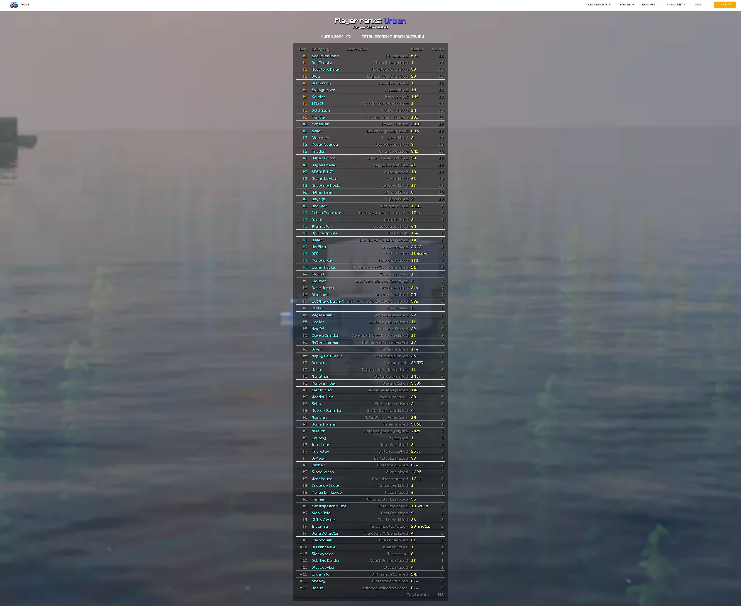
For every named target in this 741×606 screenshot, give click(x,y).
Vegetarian (322, 315)
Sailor (317, 131)
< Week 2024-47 (336, 36)
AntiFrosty (322, 62)
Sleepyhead (323, 553)
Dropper (320, 206)
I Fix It (317, 103)
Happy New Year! (327, 356)
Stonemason (323, 472)
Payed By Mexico (327, 492)
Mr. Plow (319, 247)
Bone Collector (326, 533)
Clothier (319, 281)
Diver (317, 349)
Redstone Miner (326, 69)
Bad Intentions (325, 56)
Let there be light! (328, 301)
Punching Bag (324, 383)
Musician (319, 417)
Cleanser (320, 137)
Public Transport (328, 212)
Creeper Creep (326, 485)
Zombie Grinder (326, 335)
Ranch (317, 219)
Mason (317, 369)
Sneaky (318, 581)
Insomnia (320, 526)
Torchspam (322, 260)
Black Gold (321, 513)
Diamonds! (321, 294)
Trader (319, 151)
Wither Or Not (324, 158)
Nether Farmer (326, 342)
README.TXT (322, 172)
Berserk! (320, 362)
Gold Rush (321, 110)
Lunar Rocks (323, 267)
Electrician (322, 390)
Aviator (319, 431)
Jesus (317, 588)
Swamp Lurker (325, 178)
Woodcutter (322, 397)
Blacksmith (321, 83)
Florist (318, 274)
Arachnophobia (326, 185)
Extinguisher (324, 90)
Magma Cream (324, 165)
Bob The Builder (326, 560)
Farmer (319, 499)
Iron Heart (322, 444)
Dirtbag (319, 458)
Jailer (317, 240)
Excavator (322, 574)
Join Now (725, 4)
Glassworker (324, 567)
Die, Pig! (318, 199)
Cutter (318, 308)
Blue (316, 76)
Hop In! (318, 328)
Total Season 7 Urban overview (393, 36)
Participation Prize (329, 506)
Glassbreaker (325, 547)
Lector (318, 322)
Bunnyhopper (324, 424)
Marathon (321, 376)
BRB (315, 253)
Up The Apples (325, 233)
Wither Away (322, 192)
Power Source (325, 144)
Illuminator (322, 226)
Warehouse (322, 478)
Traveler (320, 451)
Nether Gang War (327, 410)
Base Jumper (324, 287)
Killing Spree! (324, 519)
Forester (321, 124)
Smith (316, 403)
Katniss (319, 97)
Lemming (319, 438)
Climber (318, 465)
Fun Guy (319, 117)
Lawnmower (322, 540)
